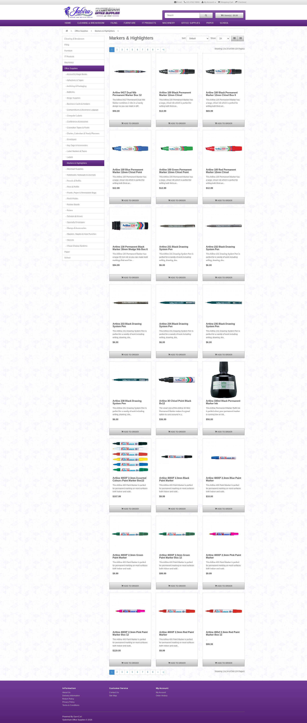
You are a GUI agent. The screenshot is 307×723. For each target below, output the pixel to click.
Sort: (184, 38)
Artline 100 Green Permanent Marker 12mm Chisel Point (175, 171)
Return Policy (68, 699)
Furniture (130, 23)
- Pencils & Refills (72, 181)
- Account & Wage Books (75, 74)
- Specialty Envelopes (74, 222)
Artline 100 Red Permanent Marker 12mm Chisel (221, 171)
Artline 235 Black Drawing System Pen (220, 325)
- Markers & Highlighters (75, 163)
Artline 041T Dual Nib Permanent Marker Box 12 (127, 94)
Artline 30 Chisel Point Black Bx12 (175, 402)
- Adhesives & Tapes (73, 80)
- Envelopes (70, 139)
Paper (209, 23)
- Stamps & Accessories (75, 228)
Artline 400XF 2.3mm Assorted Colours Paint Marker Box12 (129, 479)
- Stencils (69, 240)
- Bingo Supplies (72, 98)
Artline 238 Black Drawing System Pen (127, 402)
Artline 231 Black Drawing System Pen (173, 248)
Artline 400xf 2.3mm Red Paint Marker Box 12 (223, 633)
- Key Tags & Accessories (76, 145)
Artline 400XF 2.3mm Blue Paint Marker (223, 479)
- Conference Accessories (76, 122)
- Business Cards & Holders (77, 104)
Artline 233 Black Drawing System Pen (127, 325)
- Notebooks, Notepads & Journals (80, 175)
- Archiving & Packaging (75, 86)
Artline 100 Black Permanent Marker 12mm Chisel (175, 94)
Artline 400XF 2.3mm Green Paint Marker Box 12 (174, 556)
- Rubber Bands (72, 204)
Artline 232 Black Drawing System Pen (220, 248)
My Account (161, 692)
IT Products (149, 23)
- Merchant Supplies (73, 169)
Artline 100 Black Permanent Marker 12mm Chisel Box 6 (222, 94)
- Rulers (68, 210)
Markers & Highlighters (105, 31)
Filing (114, 23)
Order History (161, 696)
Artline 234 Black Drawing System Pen (173, 325)
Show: (213, 38)
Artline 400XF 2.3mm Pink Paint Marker (223, 556)
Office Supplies (190, 23)
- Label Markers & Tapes (75, 151)
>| (163, 49)
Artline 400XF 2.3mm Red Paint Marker (176, 633)
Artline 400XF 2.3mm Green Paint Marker (128, 556)
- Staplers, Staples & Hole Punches (80, 234)
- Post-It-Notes (71, 199)
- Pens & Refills (71, 187)
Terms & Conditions (70, 705)
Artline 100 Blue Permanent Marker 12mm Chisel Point (128, 171)
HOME (68, 23)
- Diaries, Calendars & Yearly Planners (81, 133)
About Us (66, 692)
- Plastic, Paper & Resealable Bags (80, 193)
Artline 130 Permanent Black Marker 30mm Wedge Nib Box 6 (130, 248)
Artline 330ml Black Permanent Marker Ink (223, 402)
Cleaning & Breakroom (90, 23)
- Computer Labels (73, 116)
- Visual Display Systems (75, 246)
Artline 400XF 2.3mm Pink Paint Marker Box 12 (130, 633)
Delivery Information (71, 696)
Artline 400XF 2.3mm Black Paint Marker (174, 479)
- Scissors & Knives (73, 216)
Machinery (168, 23)
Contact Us (114, 692)
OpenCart (77, 716)
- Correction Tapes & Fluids (76, 127)
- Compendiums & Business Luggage (81, 110)
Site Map (113, 696)
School (224, 23)
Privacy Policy (68, 702)
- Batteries (69, 92)
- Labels (68, 157)
